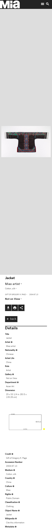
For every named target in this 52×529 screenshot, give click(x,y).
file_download (8, 308)
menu (42, 4)
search (47, 4)
